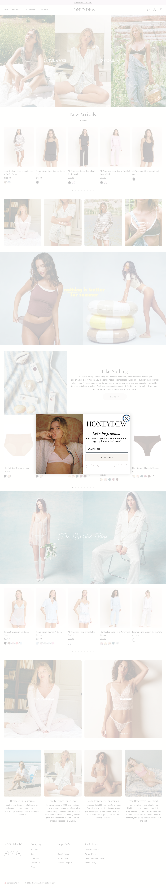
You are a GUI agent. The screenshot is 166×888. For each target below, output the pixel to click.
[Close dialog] (126, 418)
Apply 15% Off (107, 457)
